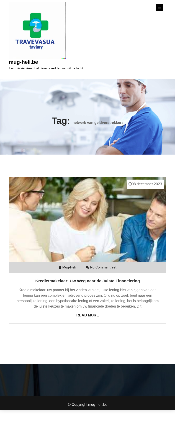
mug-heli (69, 267)
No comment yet (103, 267)
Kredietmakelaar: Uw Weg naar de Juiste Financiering (87, 281)
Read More (87, 315)
